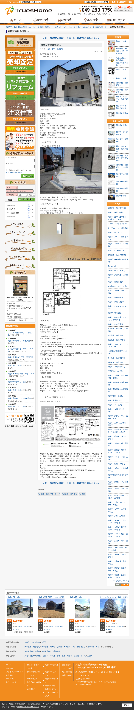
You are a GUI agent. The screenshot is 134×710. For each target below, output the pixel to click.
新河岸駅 (78, 629)
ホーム (8, 665)
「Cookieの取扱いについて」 (27, 707)
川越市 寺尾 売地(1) (116, 212)
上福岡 (76, 656)
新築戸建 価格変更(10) (117, 208)
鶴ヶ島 (83, 656)
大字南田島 (119, 626)
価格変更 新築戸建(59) (117, 255)
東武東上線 (28, 651)
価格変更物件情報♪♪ (51, 45)
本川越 (52, 656)
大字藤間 (67, 647)
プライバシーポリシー (14, 672)
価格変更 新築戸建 (55, 49)
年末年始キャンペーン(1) (117, 286)
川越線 (37, 651)
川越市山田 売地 (14, 365)
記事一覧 (71, 38)
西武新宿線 (45, 651)
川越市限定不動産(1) (115, 396)
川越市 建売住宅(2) (115, 282)
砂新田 (59, 647)
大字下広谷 (81, 647)
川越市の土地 (50, 686)
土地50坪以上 (32, 679)
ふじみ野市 (35, 642)
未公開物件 (31, 689)
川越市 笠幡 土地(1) (116, 464)
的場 (58, 656)
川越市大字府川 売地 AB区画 (19, 398)
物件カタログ (11, 682)
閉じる (126, 705)
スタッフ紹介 (67, 668)
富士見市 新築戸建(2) (116, 340)
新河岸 (32, 656)
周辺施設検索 (67, 672)
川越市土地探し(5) (114, 400)
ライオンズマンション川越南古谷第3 (113, 597)
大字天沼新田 (58, 626)
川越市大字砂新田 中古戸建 (19, 341)
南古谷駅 (109, 629)
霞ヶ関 (45, 656)
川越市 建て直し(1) (115, 232)
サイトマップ (11, 679)
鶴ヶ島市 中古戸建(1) (116, 335)
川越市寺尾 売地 (14, 390)
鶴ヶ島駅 (47, 629)
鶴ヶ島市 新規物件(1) (116, 358)
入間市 (44, 642)
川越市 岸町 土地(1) (116, 516)
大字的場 (44, 647)
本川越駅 (16, 629)
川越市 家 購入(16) (116, 405)
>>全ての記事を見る (121, 581)
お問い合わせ (67, 675)
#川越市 (82, 494)
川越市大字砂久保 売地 (17, 382)
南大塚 (52, 647)
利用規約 (9, 675)
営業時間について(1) (115, 371)
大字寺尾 (87, 626)
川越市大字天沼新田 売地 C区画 (21, 374)
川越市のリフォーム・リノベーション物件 (51, 692)
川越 (26, 656)
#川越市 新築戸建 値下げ (49, 494)
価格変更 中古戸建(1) (116, 362)
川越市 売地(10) (114, 313)
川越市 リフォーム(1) (116, 250)
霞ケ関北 (90, 647)
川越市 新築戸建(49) (116, 302)
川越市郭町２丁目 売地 (17, 407)
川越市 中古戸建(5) (115, 324)
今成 (97, 647)
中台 (74, 647)
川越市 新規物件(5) (115, 297)
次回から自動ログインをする (20, 170)
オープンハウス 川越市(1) (118, 228)
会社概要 (9, 668)
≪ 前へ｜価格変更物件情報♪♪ (54, 38)
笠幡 (63, 656)
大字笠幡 (27, 647)
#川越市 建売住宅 (69, 494)
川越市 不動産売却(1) (116, 367)
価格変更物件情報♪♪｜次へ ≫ (87, 38)
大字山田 (25, 626)
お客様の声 (66, 665)
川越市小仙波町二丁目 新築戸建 (20, 357)
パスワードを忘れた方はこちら (16, 172)
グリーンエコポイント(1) (117, 224)
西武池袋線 (56, 651)
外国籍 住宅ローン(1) (116, 270)
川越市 (20, 626)
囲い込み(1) (112, 266)
